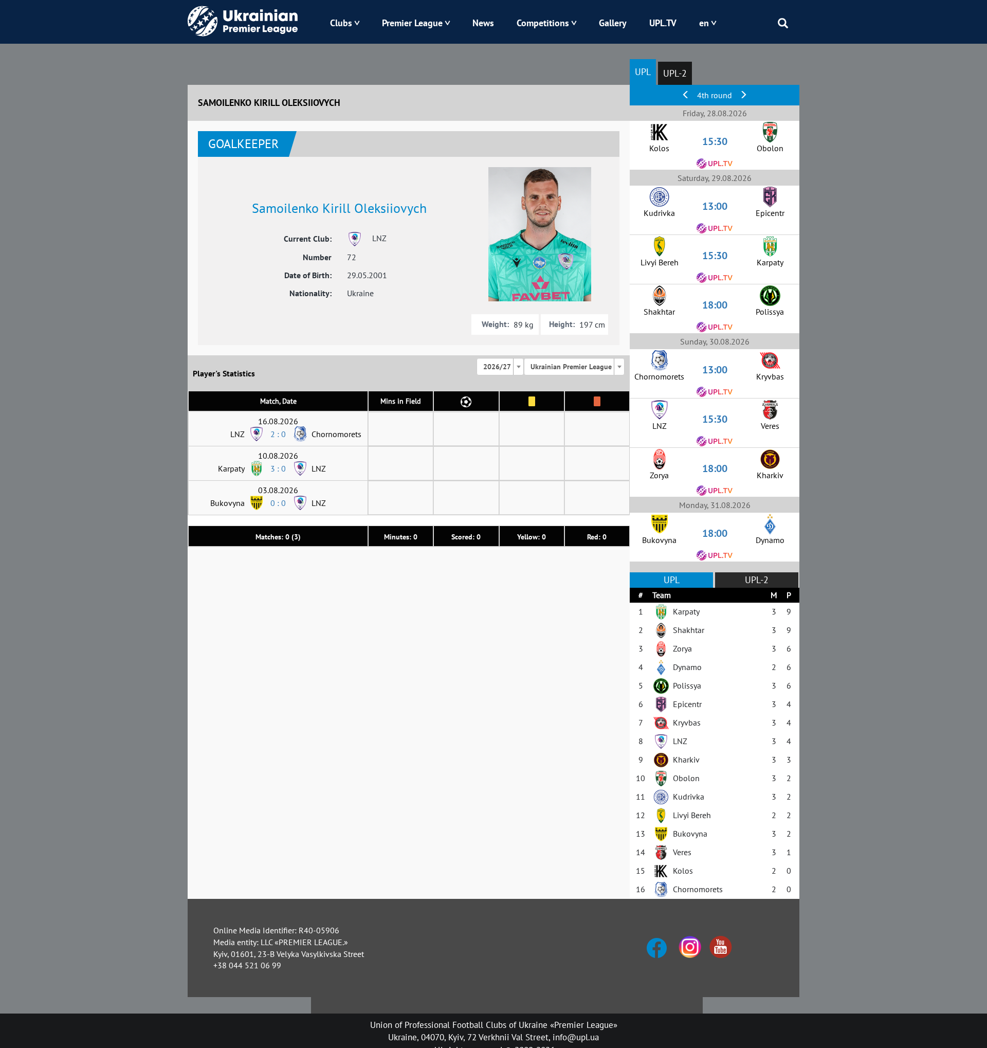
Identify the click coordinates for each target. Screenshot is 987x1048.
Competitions (543, 23)
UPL (643, 72)
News (483, 23)
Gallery (613, 23)
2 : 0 (278, 434)
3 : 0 (278, 468)
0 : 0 (278, 503)
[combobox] (500, 366)
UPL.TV (663, 23)
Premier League (412, 23)
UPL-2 (675, 73)
